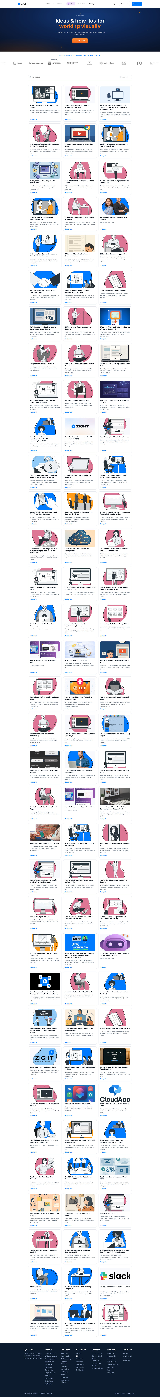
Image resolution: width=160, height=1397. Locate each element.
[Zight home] (23, 4)
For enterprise (65, 1356)
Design (63, 1375)
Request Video (50, 1373)
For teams (64, 1353)
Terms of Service (120, 1393)
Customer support (67, 1359)
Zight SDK (48, 1384)
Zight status (80, 1370)
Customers (111, 1359)
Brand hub (111, 1373)
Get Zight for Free (80, 40)
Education (64, 1377)
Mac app (126, 1353)
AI (71, 4)
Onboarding (65, 1369)
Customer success (64, 1362)
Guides (78, 1353)
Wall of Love (111, 1362)
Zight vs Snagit (97, 1356)
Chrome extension (126, 1360)
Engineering (65, 1366)
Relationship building (65, 1381)
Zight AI (47, 1375)
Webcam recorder (51, 1356)
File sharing (49, 1367)
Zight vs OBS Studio (96, 1364)
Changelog (80, 1364)
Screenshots (49, 1362)
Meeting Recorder (51, 1359)
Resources (81, 4)
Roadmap (110, 1367)
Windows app (128, 1356)
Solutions (49, 4)
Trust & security (112, 1364)
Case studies (111, 1356)
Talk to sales (124, 4)
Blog (77, 1356)
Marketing (64, 1372)
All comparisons (97, 1368)
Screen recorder (50, 1353)
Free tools (79, 1359)
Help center (80, 1367)
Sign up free (136, 4)
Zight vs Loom (97, 1353)
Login (114, 4)
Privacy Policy (131, 1393)
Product (59, 4)
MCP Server (49, 1378)
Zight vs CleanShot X (96, 1360)
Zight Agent (49, 1381)
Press (109, 1370)
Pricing (91, 4)
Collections (49, 1370)
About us (110, 1353)
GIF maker (48, 1364)
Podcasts (79, 1362)
